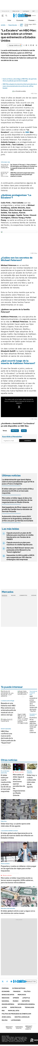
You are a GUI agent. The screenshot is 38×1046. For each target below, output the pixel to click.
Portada (5, 988)
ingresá (34, 15)
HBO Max (21, 25)
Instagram (11, 981)
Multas (4, 1020)
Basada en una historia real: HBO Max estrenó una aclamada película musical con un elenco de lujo (8, 709)
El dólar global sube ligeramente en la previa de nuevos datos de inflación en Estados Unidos (17, 835)
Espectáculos (12, 25)
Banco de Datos (8, 995)
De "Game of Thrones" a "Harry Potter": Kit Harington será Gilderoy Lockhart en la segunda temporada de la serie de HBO (23, 167)
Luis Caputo (26, 11)
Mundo (15, 1001)
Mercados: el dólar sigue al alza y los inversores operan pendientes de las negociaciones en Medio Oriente (17, 500)
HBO (27, 132)
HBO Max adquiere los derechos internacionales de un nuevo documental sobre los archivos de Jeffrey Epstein (20, 86)
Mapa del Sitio (13, 1011)
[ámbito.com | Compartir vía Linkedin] (31, 45)
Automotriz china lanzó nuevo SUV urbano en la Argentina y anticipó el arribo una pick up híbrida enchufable (17, 518)
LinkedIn (16, 981)
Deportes (26, 1001)
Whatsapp (26, 981)
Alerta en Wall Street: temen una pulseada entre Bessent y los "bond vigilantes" (20, 550)
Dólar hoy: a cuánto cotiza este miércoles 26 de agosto (32, 781)
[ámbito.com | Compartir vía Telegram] (33, 45)
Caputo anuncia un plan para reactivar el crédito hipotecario (19, 543)
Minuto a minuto (19, 772)
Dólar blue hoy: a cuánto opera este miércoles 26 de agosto (15, 825)
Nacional (5, 1001)
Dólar (9, 20)
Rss (3, 1011)
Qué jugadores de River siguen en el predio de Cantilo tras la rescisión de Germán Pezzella (17, 509)
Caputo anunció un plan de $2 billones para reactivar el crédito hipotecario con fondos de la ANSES (20, 536)
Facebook (7, 981)
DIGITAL (9, 1027)
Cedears (33, 595)
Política (27, 991)
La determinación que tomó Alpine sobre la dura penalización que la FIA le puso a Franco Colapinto (18, 481)
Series (24, 431)
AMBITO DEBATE (28, 1027)
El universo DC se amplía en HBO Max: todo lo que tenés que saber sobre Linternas (33, 725)
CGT (33, 11)
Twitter (3, 981)
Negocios (5, 998)
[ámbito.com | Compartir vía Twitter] (28, 45)
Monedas (4, 595)
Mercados (22, 995)
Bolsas (13, 595)
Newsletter (31, 981)
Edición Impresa (8, 1004)
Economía (20, 20)
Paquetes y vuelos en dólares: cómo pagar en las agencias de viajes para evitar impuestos (18, 868)
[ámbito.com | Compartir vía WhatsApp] (24, 45)
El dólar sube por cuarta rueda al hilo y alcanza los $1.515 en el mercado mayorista (18, 491)
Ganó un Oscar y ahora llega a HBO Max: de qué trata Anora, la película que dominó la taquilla (20, 80)
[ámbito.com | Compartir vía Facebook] (26, 45)
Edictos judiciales (22, 1017)
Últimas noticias (18, 988)
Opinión (16, 998)
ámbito (3, 25)
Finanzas (31, 20)
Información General (26, 1004)
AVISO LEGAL (6, 1017)
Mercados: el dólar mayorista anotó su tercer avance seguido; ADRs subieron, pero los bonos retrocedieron (17, 880)
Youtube (21, 981)
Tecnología (29, 1007)
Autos (4, 1007)
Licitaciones (16, 1020)
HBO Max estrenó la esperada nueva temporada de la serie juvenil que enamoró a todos (22, 174)
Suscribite (27, 440)
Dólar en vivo (16, 11)
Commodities (23, 595)
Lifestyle (26, 998)
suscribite (28, 15)
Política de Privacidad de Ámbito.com (16, 1014)
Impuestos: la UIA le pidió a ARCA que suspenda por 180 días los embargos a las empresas (20, 557)
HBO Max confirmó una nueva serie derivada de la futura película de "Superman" (8, 737)
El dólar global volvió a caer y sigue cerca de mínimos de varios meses (18, 912)
